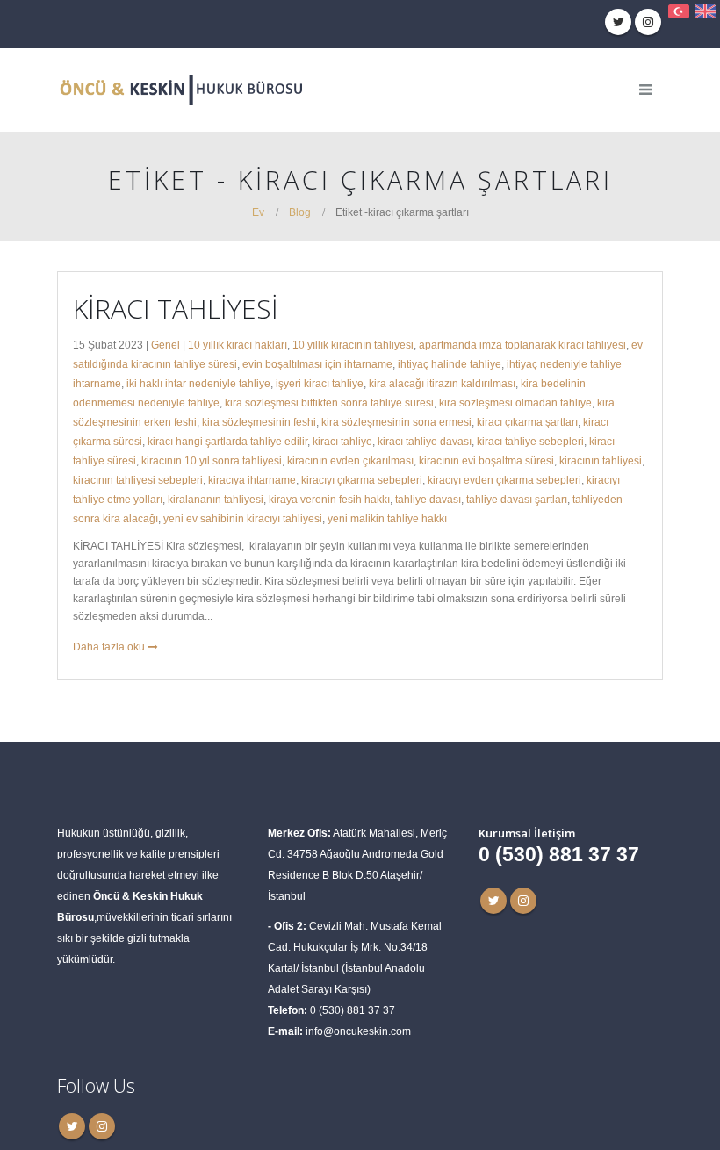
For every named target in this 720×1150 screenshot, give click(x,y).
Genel (165, 344)
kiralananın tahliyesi (215, 499)
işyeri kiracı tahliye (320, 383)
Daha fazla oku (110, 646)
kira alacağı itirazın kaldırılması (442, 383)
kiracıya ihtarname (252, 479)
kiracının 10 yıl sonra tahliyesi (211, 460)
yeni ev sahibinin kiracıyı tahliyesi (242, 518)
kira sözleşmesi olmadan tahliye (515, 402)
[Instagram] (648, 22)
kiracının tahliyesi (600, 460)
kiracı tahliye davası (425, 441)
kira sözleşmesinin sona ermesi (396, 422)
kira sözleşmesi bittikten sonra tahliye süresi (329, 402)
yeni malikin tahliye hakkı (387, 518)
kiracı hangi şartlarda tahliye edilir (227, 441)
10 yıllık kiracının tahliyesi (353, 344)
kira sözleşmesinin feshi (259, 422)
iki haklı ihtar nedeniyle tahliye (198, 383)
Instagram (523, 901)
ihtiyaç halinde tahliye (449, 364)
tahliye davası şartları (516, 499)
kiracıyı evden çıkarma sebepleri (504, 479)
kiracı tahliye (342, 441)
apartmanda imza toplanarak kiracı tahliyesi (522, 344)
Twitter (493, 901)
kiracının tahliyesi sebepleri (138, 479)
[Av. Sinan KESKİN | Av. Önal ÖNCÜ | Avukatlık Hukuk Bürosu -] (180, 90)
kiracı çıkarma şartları (527, 422)
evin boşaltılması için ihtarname (317, 364)
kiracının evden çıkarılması (350, 460)
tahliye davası (428, 499)
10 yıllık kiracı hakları (237, 344)
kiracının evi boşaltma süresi (486, 460)
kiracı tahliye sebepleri (530, 441)
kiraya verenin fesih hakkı (329, 499)
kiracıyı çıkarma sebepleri (361, 479)
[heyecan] (618, 22)
